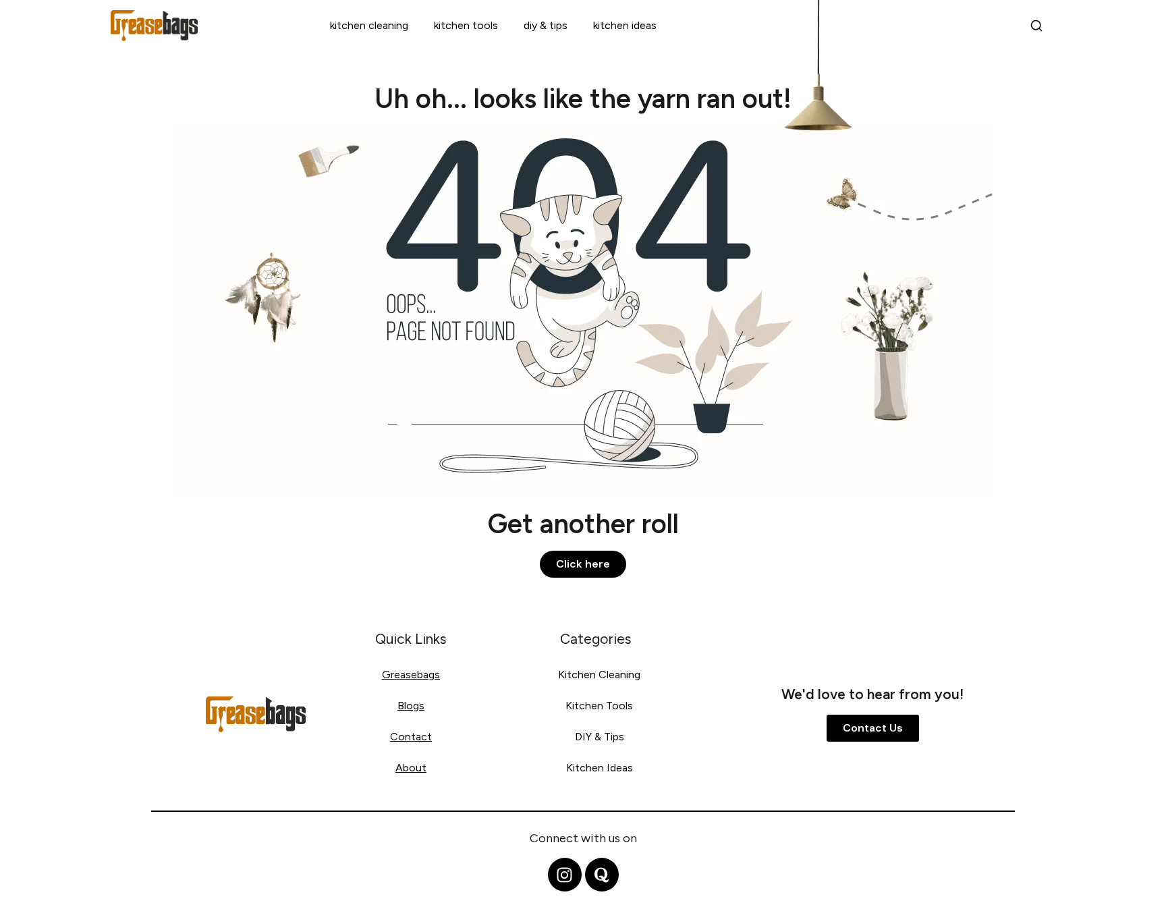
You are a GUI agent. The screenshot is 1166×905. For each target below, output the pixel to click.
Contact (411, 736)
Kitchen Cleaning (369, 25)
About (410, 767)
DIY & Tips (545, 25)
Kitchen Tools (466, 25)
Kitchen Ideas (625, 25)
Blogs (410, 705)
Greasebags (411, 674)
